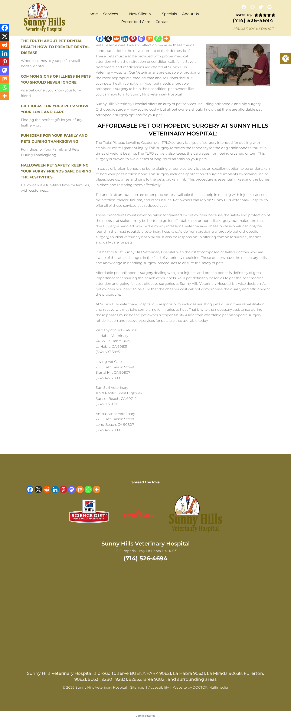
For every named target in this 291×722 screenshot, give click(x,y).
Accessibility (158, 687)
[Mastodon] (141, 38)
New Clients (140, 14)
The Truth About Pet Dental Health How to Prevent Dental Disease (55, 47)
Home (92, 14)
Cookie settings (145, 716)
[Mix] (149, 38)
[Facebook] (100, 38)
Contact (163, 22)
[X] (108, 38)
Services (110, 14)
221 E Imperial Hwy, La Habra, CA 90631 (145, 551)
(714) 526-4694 (253, 20)
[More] (166, 38)
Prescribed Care (135, 22)
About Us (190, 14)
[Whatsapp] (158, 38)
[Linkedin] (124, 38)
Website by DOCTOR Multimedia (200, 687)
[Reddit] (116, 38)
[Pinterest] (133, 38)
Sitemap (137, 687)
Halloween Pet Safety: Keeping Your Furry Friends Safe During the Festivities (56, 171)
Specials (169, 14)
